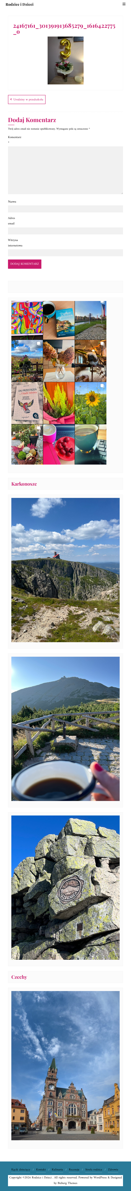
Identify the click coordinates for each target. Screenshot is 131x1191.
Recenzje (74, 1169)
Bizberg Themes (67, 1183)
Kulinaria (57, 1169)
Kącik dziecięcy (20, 1169)
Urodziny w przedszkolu (28, 99)
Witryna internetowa (15, 243)
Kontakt (41, 1169)
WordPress (100, 1177)
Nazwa (12, 201)
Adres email (11, 221)
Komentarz (14, 140)
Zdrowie (113, 1169)
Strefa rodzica (93, 1169)
